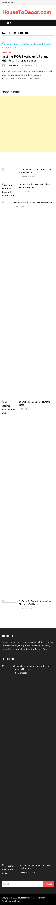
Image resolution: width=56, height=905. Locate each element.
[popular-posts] (8, 162)
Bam (17, 901)
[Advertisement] (28, 124)
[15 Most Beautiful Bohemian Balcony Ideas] (6, 202)
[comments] (34, 162)
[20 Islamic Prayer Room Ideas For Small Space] (9, 865)
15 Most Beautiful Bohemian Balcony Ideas (32, 202)
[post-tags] (47, 162)
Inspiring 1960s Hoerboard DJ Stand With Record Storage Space (25, 58)
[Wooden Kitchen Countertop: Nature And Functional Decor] (6, 666)
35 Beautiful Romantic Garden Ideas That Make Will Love (35, 603)
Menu (8, 23)
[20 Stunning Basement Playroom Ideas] (9, 402)
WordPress (6, 901)
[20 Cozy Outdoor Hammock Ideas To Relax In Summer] (9, 184)
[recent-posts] (21, 162)
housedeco (13, 65)
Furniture (6, 52)
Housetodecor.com (25, 897)
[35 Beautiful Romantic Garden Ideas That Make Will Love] (9, 601)
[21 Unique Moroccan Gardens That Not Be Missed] (9, 169)
